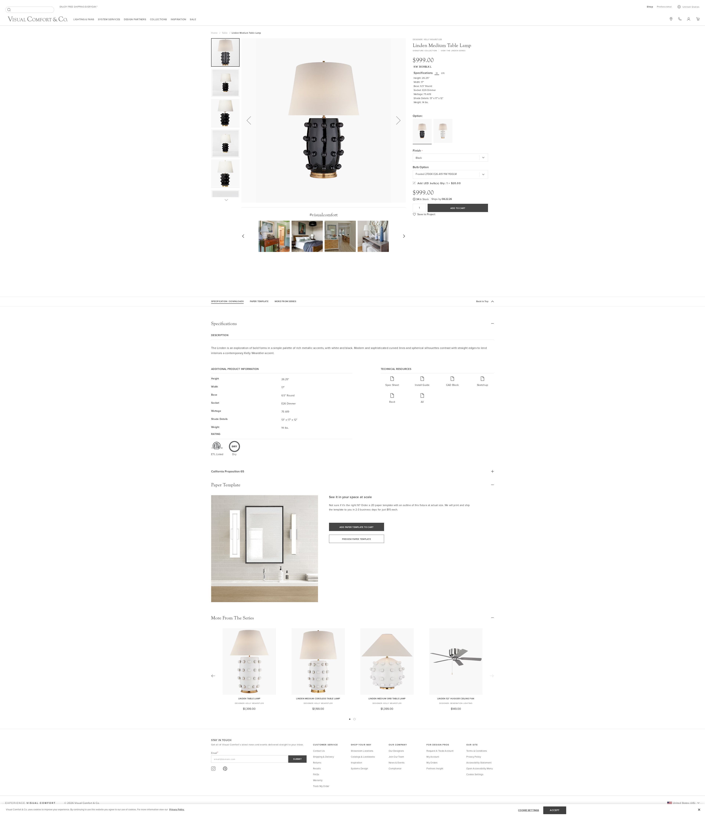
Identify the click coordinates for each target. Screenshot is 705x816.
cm (443, 73)
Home (214, 32)
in (437, 73)
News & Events (396, 762)
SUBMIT (297, 759)
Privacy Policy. (176, 809)
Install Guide (422, 385)
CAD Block (452, 385)
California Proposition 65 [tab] (227, 471)
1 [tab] (349, 719)
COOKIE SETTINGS (528, 810)
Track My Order (321, 786)
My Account (432, 756)
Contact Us (319, 750)
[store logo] (38, 19)
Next (492, 675)
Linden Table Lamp (249, 698)
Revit (392, 401)
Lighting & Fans (83, 19)
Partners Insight (434, 768)
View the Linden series (453, 50)
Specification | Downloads (227, 301)
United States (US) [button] (684, 803)
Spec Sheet (392, 385)
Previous (213, 675)
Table (225, 32)
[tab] (352, 324)
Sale (193, 19)
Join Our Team (396, 756)
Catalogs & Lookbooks (363, 756)
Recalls (317, 768)
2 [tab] (354, 719)
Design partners (135, 19)
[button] (248, 120)
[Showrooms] (671, 19)
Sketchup (482, 385)
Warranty (317, 780)
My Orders (432, 762)
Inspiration (178, 19)
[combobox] (30, 10)
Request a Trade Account (439, 750)
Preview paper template (356, 539)
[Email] (259, 759)
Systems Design (359, 768)
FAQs (316, 774)
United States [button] (691, 6)
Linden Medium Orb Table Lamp (386, 698)
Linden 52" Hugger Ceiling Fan (455, 698)
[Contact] (680, 19)
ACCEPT (554, 810)
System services (109, 19)
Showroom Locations (362, 750)
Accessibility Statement (478, 762)
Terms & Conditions (476, 750)
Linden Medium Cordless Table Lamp (318, 698)
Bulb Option (421, 167)
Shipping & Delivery (323, 756)
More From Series (285, 301)
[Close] (699, 810)
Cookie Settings (474, 774)
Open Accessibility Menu (479, 768)
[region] (352, 810)
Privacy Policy (473, 756)
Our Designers (396, 750)
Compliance (395, 768)
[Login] (688, 19)
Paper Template (259, 301)
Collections (158, 19)
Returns (317, 762)
